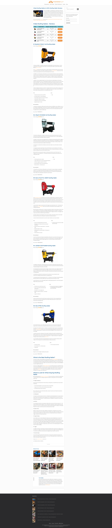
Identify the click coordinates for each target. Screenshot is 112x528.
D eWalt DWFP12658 (46, 365)
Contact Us (53, 523)
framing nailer (50, 19)
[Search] (78, 9)
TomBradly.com (48, 484)
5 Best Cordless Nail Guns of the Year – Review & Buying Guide (47, 498)
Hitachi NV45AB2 (40, 206)
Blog (67, 4)
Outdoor (64, 4)
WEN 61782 (39, 369)
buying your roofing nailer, (44, 376)
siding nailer (40, 20)
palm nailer (44, 20)
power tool (46, 336)
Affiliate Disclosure (61, 523)
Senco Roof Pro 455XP (38, 197)
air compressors (54, 70)
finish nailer (54, 19)
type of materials (38, 67)
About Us (50, 523)
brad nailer (57, 19)
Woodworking (46, 4)
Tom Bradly (48, 444)
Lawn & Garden (52, 4)
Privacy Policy (56, 523)
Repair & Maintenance (58, 4)
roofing (36, 69)
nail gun (41, 19)
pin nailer (36, 20)
